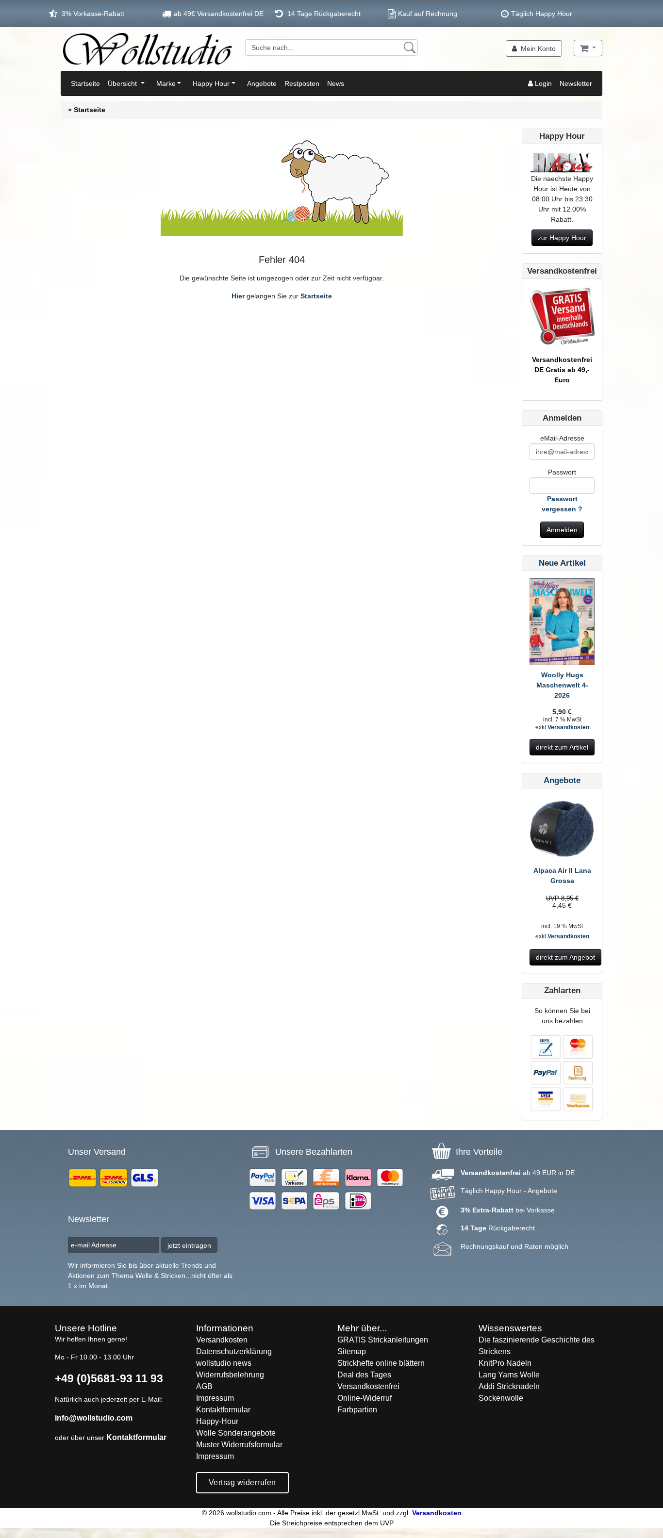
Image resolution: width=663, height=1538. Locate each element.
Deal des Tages (364, 1375)
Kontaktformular (136, 1437)
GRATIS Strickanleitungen (382, 1340)
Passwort (562, 472)
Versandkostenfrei (368, 1386)
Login (542, 83)
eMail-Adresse (562, 438)
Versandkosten (568, 727)
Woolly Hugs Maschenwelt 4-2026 (562, 685)
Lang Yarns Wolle (509, 1375)
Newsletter (576, 83)
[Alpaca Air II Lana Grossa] (562, 830)
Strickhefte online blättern (381, 1363)
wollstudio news (223, 1363)
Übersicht (123, 83)
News (335, 83)
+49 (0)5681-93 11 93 (109, 1378)
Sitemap (351, 1351)
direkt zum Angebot (565, 957)
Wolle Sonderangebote (236, 1433)
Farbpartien (357, 1410)
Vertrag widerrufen (242, 1482)
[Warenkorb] (588, 48)
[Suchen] (409, 47)
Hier (238, 296)
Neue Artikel (562, 563)
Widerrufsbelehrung (230, 1375)
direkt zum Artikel (562, 747)
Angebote (262, 83)
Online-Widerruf (364, 1398)
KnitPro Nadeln (505, 1363)
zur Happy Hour (562, 238)
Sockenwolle (501, 1398)
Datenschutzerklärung (234, 1351)
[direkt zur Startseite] (147, 49)
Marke (166, 83)
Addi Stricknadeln (509, 1386)
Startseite (85, 83)
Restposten (301, 83)
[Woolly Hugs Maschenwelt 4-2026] (562, 623)
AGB (204, 1386)
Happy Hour (211, 83)
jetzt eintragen (189, 1245)
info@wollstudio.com (94, 1418)
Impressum (215, 1398)
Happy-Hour (217, 1421)
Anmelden (562, 530)
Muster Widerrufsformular (239, 1444)
